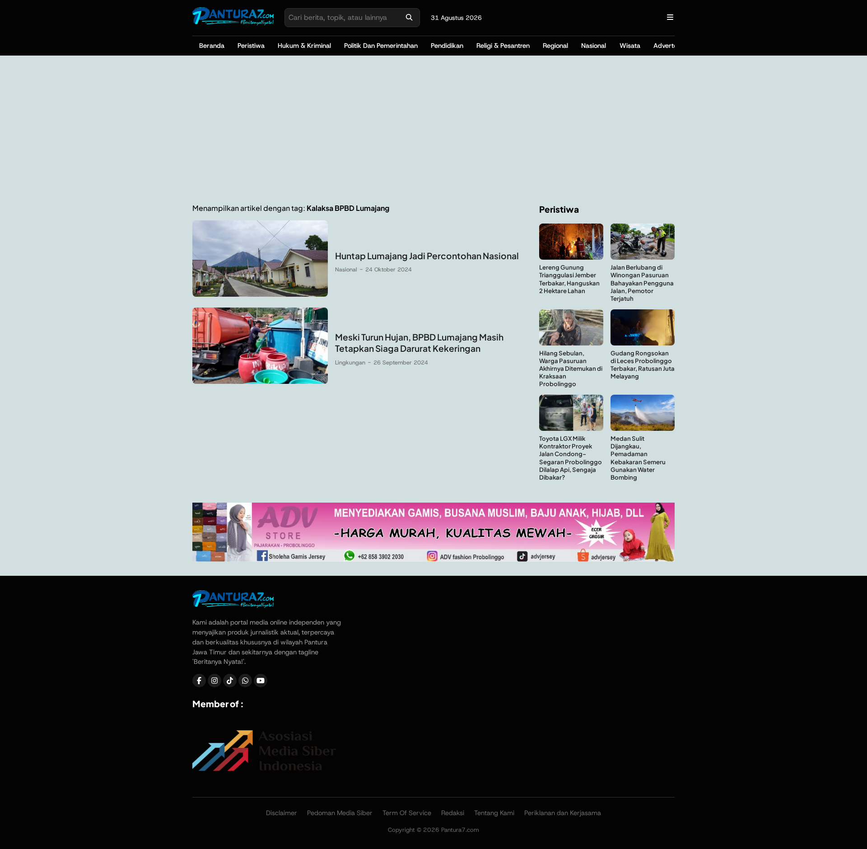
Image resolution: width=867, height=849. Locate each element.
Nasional (593, 45)
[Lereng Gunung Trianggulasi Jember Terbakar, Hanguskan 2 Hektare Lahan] (571, 257)
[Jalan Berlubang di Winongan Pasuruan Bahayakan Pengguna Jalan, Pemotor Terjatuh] (643, 257)
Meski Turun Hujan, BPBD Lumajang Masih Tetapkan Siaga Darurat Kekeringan (419, 342)
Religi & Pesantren (503, 45)
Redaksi (452, 812)
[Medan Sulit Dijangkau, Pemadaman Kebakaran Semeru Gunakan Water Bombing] (643, 428)
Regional (555, 45)
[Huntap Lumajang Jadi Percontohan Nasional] (260, 294)
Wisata (630, 45)
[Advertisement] (433, 129)
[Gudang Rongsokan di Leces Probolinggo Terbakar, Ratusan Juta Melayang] (643, 343)
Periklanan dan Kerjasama (562, 812)
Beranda (211, 45)
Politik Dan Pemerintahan (381, 45)
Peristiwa (251, 45)
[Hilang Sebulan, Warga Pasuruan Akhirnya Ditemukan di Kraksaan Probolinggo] (571, 343)
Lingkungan (350, 362)
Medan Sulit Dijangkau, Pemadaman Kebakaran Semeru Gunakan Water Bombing (638, 457)
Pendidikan (447, 45)
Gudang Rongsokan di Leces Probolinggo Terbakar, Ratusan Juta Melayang (643, 364)
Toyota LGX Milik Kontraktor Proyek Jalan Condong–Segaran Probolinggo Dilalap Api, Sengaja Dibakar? (570, 457)
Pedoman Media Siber (340, 812)
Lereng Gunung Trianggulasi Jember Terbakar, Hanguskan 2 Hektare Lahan (569, 278)
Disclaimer (281, 812)
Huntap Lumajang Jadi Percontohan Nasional (427, 255)
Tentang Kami (494, 812)
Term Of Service (406, 812)
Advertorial (669, 45)
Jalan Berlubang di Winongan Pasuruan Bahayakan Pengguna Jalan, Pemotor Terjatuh (642, 282)
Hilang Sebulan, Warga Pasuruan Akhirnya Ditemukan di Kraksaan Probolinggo (570, 368)
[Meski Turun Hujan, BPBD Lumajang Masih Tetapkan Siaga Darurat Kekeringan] (260, 381)
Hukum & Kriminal (304, 45)
